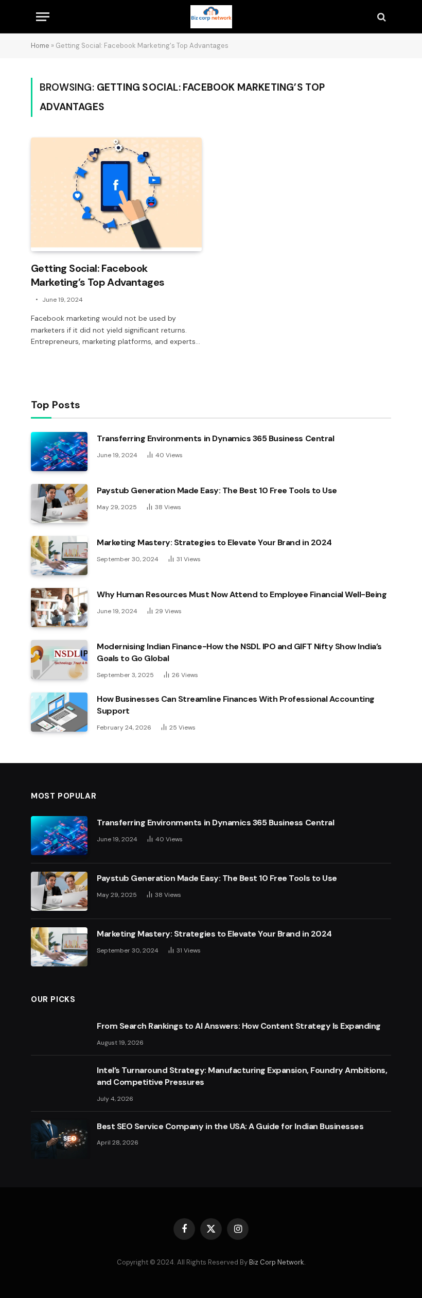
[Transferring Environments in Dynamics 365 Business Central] (59, 451)
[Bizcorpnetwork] (211, 16)
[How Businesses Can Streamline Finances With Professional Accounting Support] (59, 712)
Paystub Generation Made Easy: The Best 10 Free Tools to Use (217, 490)
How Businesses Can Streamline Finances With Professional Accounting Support (236, 705)
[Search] (380, 16)
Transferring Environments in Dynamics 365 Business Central (215, 438)
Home (40, 45)
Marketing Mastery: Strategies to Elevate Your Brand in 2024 (214, 542)
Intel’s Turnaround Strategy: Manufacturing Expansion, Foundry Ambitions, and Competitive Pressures (242, 1076)
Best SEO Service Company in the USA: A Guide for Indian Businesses (230, 1126)
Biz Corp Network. (277, 1262)
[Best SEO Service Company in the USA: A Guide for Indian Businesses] (59, 1139)
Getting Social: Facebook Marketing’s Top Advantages (97, 275)
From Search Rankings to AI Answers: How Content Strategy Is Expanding (239, 1025)
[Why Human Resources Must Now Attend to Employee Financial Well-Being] (59, 607)
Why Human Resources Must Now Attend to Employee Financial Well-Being (241, 594)
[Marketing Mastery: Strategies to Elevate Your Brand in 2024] (59, 555)
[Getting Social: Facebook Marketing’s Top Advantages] (116, 194)
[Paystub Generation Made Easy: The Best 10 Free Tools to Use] (59, 503)
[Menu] (42, 16)
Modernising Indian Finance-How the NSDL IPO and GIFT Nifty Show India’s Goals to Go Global (239, 652)
